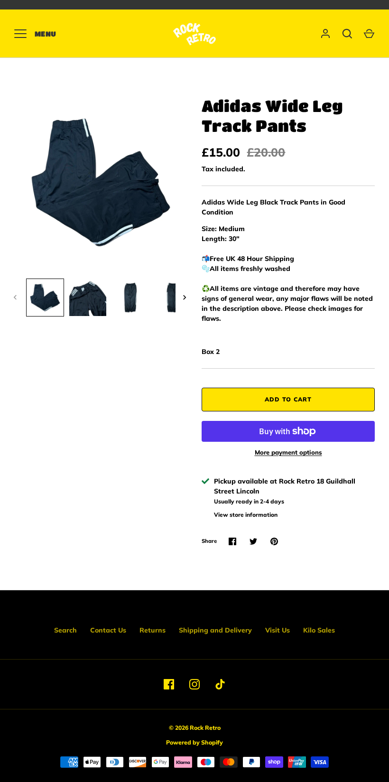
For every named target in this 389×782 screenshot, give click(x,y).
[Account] (325, 33)
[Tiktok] (220, 684)
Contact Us (108, 630)
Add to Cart (288, 399)
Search (65, 630)
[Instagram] (194, 684)
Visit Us (277, 630)
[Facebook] (168, 684)
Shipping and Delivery (215, 630)
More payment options (288, 452)
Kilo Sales (319, 630)
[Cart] (369, 33)
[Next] (185, 297)
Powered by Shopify (194, 742)
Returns (152, 630)
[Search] (347, 33)
